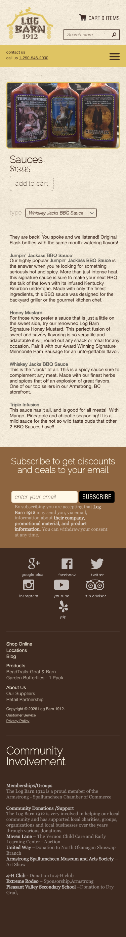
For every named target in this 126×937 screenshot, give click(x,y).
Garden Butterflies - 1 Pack (34, 678)
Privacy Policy (18, 721)
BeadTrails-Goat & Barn (31, 672)
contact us (15, 53)
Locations (16, 651)
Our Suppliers (20, 694)
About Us (16, 688)
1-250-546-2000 (33, 59)
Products (16, 666)
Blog (11, 657)
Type (16, 213)
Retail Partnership (25, 700)
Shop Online (19, 645)
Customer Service (21, 716)
